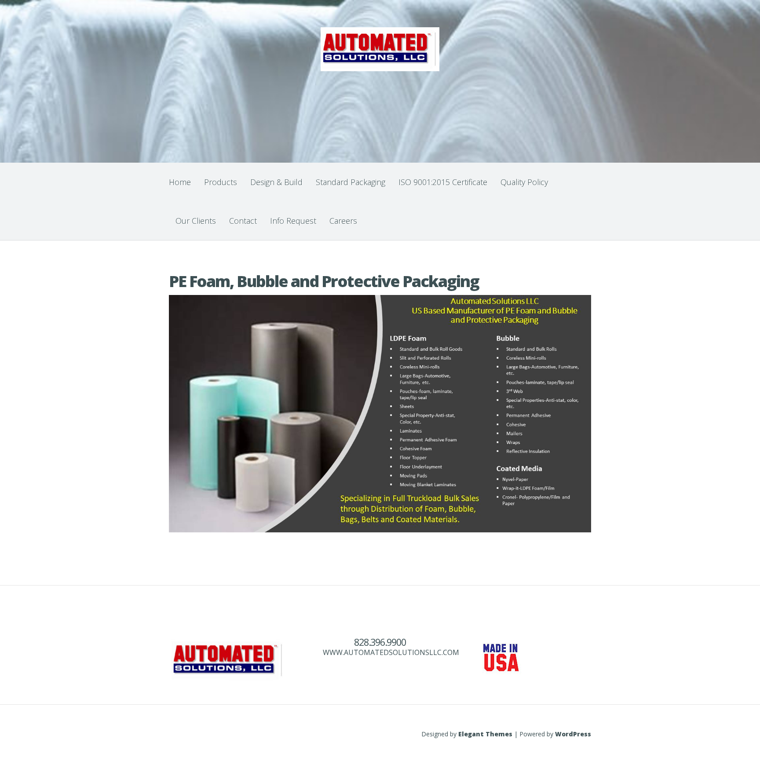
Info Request (293, 220)
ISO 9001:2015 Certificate (442, 182)
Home (180, 182)
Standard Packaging (350, 182)
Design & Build (276, 182)
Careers (343, 220)
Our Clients (195, 220)
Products (220, 182)
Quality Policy (524, 182)
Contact (243, 220)
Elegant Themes (485, 734)
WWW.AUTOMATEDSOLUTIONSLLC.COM (391, 652)
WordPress (573, 734)
